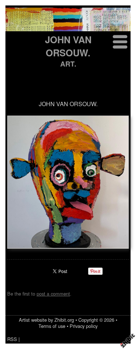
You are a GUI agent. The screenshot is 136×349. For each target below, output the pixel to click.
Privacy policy (84, 325)
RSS (12, 339)
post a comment (53, 293)
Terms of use (51, 325)
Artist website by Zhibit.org (46, 319)
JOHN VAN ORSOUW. (68, 46)
